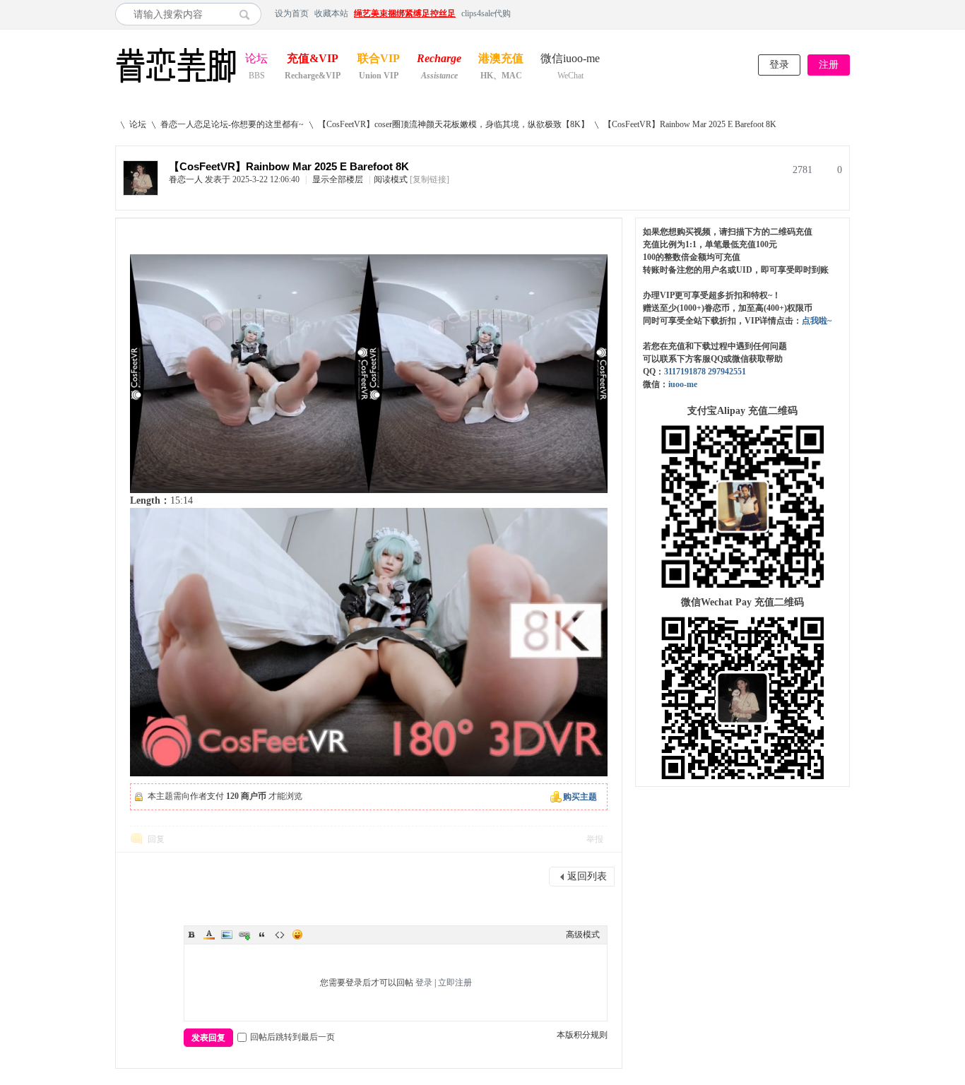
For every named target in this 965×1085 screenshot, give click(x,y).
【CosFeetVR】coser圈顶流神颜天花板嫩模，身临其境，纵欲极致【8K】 (453, 124)
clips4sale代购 (486, 13)
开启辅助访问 (846, 13)
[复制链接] (429, 179)
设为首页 (292, 13)
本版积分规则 (582, 1035)
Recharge (439, 59)
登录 (779, 64)
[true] (248, 14)
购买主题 (580, 797)
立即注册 (455, 983)
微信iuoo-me (570, 59)
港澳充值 (500, 59)
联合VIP (378, 59)
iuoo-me (682, 384)
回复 (156, 839)
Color (209, 934)
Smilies (297, 934)
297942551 (727, 372)
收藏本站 (331, 13)
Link (244, 934)
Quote (262, 934)
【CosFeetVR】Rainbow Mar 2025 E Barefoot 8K (689, 124)
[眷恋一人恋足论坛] (176, 83)
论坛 (256, 59)
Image (227, 934)
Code (280, 934)
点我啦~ (816, 321)
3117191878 (685, 372)
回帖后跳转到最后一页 (292, 1037)
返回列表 (587, 876)
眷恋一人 (186, 179)
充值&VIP (313, 59)
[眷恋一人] (141, 192)
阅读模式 (391, 179)
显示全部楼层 (337, 179)
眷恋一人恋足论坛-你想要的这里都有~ (232, 124)
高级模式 (583, 934)
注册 (829, 64)
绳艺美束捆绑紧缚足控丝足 (405, 13)
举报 (594, 839)
